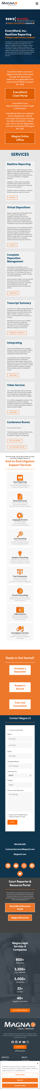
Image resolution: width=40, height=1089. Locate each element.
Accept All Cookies (20, 1085)
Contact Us (20, 1047)
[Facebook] (12, 1042)
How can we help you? (15, 790)
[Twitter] (20, 1042)
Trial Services (5, 1060)
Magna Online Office (20, 138)
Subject (10, 780)
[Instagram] (27, 1042)
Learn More (13, 293)
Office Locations (15, 440)
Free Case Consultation (20, 704)
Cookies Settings (20, 1074)
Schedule (12, 197)
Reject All (20, 1080)
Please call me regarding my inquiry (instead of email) (18, 815)
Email (9, 751)
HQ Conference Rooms (17, 447)
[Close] (37, 1063)
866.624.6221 (21, 1051)
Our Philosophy (26, 1060)
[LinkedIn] (16, 1042)
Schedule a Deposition (20, 670)
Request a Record (20, 687)
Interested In (12, 771)
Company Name (13, 761)
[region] (20, 1075)
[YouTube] (23, 1042)
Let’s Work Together (20, 1010)
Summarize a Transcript (17, 333)
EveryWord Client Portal (20, 93)
